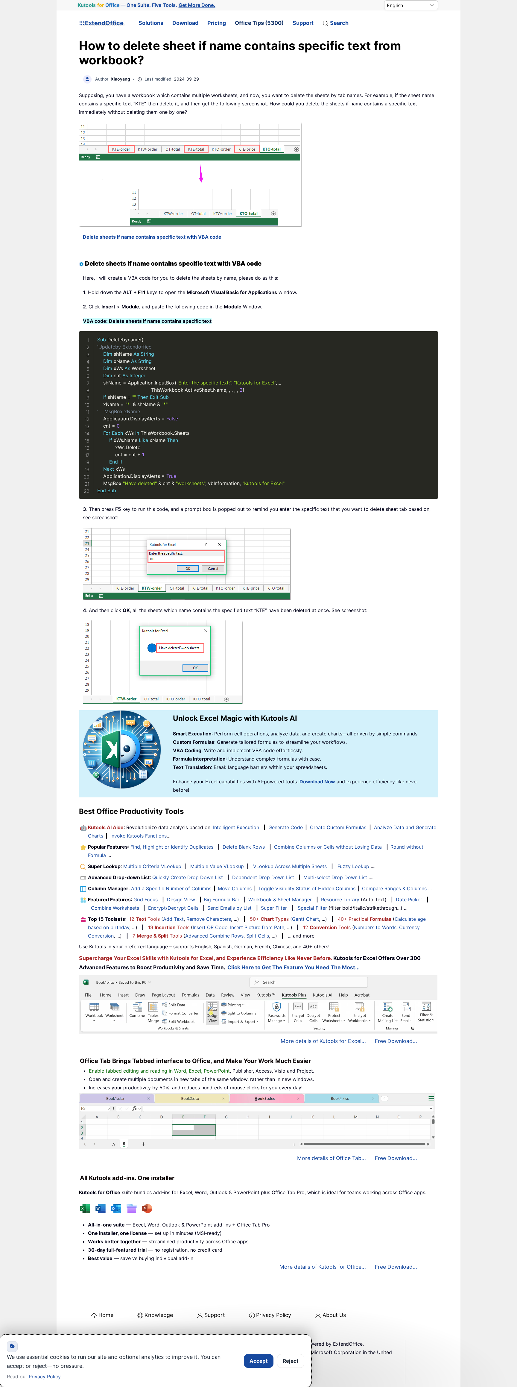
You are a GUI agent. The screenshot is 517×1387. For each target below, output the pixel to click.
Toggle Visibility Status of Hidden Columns (306, 888)
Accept (259, 1361)
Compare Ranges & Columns (394, 888)
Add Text (173, 919)
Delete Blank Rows (244, 847)
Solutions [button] (151, 23)
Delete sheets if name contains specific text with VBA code (152, 237)
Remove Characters (208, 919)
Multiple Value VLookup (217, 866)
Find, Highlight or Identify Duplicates (171, 847)
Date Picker (409, 900)
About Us (334, 1315)
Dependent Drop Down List (263, 877)
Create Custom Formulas (338, 827)
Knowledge (159, 1315)
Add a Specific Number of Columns (171, 888)
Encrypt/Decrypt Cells (173, 908)
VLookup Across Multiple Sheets (290, 866)
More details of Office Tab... (331, 1158)
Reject (291, 1361)
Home (105, 1315)
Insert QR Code (210, 927)
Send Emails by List (229, 908)
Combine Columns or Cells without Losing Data (328, 847)
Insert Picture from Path (257, 927)
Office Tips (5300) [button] (259, 23)
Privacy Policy (273, 1315)
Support (303, 23)
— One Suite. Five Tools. (146, 5)
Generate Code (285, 827)
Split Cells (257, 936)
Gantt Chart (305, 919)
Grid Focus (145, 900)
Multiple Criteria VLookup (152, 866)
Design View (181, 900)
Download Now (317, 782)
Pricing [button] (216, 23)
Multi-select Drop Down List (335, 877)
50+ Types (269, 919)
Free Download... (396, 1041)
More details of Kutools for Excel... (323, 1041)
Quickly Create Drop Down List (187, 877)
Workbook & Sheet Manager (280, 900)
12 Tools (144, 919)
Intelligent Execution (236, 827)
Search (339, 23)
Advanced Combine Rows (214, 936)
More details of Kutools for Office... (322, 1267)
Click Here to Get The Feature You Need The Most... (293, 967)
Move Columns (235, 888)
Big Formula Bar (221, 900)
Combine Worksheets (115, 908)
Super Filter (274, 908)
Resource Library (340, 900)
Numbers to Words (375, 927)
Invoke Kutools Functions (138, 836)
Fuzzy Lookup (353, 866)
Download (185, 23)
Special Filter (312, 908)
